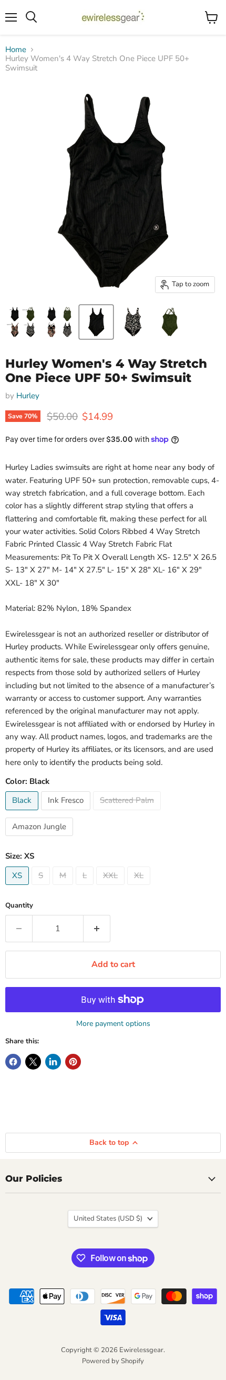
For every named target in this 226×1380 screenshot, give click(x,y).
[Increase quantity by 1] (97, 928)
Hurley (27, 395)
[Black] (23, 813)
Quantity (19, 906)
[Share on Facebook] (13, 1062)
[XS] (18, 887)
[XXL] (111, 887)
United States (108, 1218)
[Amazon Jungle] (40, 838)
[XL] (140, 887)
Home (15, 49)
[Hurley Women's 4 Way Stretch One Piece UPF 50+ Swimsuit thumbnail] (22, 322)
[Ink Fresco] (67, 813)
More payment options (113, 1024)
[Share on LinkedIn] (53, 1062)
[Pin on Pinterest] (73, 1062)
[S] (42, 887)
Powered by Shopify (113, 1361)
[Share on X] (33, 1062)
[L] (86, 887)
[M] (64, 887)
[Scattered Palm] (128, 813)
